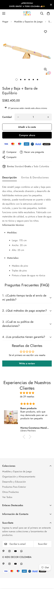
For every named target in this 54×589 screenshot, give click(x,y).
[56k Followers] (9, 551)
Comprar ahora (27, 135)
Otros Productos (10, 492)
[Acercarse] (45, 69)
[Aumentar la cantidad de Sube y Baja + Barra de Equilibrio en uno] (48, 117)
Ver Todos (7, 497)
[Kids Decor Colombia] (27, 13)
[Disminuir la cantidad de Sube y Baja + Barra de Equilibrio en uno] (18, 117)
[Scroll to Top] (49, 573)
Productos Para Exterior (14, 487)
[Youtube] (15, 551)
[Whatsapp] (21, 551)
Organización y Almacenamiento (18, 476)
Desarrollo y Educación (14, 481)
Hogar (5, 21)
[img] (27, 393)
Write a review (27, 363)
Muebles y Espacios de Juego (28, 21)
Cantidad (7, 117)
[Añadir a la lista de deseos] (45, 31)
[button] (48, 13)
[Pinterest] (3, 551)
